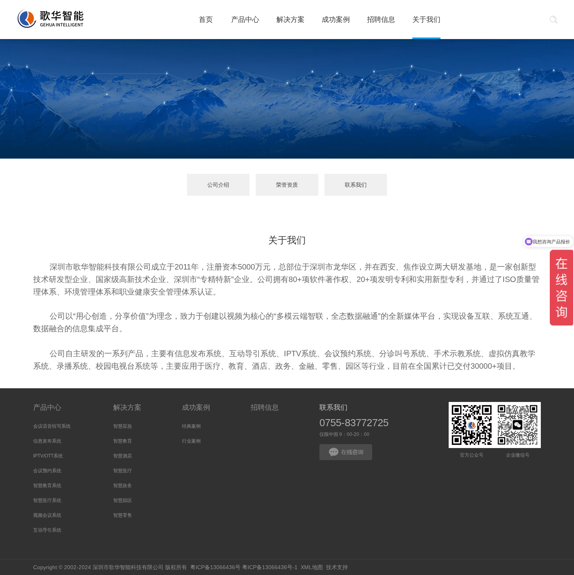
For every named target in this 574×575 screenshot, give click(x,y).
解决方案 (127, 407)
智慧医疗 (122, 470)
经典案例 (191, 426)
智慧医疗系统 (47, 500)
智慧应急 (122, 426)
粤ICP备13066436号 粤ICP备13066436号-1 (244, 567)
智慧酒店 (122, 456)
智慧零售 (122, 515)
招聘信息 (265, 407)
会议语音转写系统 (52, 426)
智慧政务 (122, 485)
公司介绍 (218, 185)
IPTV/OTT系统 (48, 456)
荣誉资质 (287, 185)
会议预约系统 (47, 470)
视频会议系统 (47, 515)
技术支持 (337, 567)
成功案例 (196, 407)
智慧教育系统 (47, 485)
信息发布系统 (47, 441)
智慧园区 (122, 500)
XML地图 (312, 567)
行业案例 (191, 441)
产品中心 (47, 407)
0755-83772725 (354, 423)
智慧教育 (122, 441)
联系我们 (356, 185)
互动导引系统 (47, 530)
